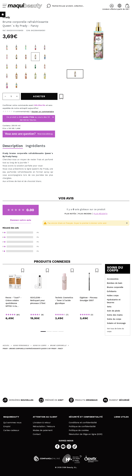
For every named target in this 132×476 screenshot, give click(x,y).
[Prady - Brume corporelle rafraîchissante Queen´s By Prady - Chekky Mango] (6, 66)
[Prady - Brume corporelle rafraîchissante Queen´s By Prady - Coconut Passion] (25, 47)
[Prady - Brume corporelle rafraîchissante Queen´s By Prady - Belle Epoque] (44, 56)
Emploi (6, 426)
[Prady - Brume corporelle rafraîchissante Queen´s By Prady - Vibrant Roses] (35, 47)
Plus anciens (84, 214)
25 (39, 105)
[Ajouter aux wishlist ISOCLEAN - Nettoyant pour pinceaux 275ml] (39, 270)
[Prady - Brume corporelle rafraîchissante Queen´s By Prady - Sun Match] (16, 85)
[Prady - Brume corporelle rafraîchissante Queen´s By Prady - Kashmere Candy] (35, 66)
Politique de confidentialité (82, 426)
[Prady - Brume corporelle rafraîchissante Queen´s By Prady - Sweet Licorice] (25, 66)
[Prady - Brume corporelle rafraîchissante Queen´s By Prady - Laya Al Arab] (25, 56)
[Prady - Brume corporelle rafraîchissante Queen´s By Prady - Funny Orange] (16, 75)
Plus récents (100, 214)
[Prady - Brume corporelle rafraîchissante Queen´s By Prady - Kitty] (16, 56)
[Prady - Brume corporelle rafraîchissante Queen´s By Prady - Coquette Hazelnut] (25, 75)
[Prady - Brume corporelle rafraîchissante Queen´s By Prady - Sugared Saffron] (44, 47)
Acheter (15, 323)
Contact (37, 434)
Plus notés (70, 214)
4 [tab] (61, 331)
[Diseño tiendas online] (91, 458)
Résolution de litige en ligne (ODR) (85, 434)
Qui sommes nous (12, 423)
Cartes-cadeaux (11, 430)
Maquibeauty (11, 417)
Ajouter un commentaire (42, 111)
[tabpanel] (97, 41)
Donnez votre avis (20, 220)
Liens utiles (121, 417)
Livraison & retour (42, 423)
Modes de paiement (42, 430)
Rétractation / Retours (44, 426)
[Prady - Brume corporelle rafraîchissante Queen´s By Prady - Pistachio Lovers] (35, 75)
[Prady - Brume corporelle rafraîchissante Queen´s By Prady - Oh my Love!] (44, 66)
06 (35, 105)
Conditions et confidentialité (83, 423)
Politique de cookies (79, 430)
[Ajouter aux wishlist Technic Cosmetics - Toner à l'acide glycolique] (64, 270)
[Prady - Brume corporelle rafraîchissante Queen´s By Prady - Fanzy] (35, 56)
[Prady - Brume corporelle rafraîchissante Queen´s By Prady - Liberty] (16, 66)
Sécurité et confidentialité (86, 417)
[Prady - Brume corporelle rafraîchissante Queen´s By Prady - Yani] (6, 56)
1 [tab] (43, 331)
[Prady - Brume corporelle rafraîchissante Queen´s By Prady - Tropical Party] (6, 85)
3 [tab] (55, 331)
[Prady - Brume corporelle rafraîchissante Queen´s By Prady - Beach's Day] (44, 75)
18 (43, 105)
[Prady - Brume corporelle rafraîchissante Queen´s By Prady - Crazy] (6, 75)
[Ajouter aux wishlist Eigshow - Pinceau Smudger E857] (89, 270)
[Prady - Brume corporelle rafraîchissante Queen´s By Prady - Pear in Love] (16, 47)
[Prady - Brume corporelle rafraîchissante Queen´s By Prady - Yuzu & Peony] (6, 47)
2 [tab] (49, 331)
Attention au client (45, 417)
